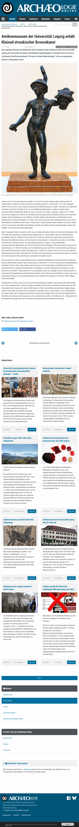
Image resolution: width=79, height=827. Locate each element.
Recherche (33, 19)
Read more (32, 429)
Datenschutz (26, 815)
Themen (22, 19)
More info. (8, 825)
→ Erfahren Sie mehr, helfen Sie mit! (16, 810)
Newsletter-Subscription (17, 763)
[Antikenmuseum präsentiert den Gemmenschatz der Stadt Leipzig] (59, 454)
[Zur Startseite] (39, 8)
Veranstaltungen (9, 713)
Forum (67, 19)
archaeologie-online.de (9, 24)
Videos (5, 744)
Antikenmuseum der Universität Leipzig (18, 321)
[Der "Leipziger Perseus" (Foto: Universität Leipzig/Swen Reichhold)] (39, 128)
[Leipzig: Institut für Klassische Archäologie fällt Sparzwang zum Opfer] (59, 602)
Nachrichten (7, 694)
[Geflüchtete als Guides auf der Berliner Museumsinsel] (76, 343)
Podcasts (6, 750)
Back (40, 678)
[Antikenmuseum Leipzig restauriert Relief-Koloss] (20, 602)
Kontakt (16, 815)
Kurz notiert (32, 24)
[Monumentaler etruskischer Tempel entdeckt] (59, 384)
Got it (67, 824)
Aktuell (12, 19)
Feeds (5, 706)
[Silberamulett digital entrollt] (3, 343)
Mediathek (45, 19)
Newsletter (28, 769)
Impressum (6, 815)
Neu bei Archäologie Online (13, 719)
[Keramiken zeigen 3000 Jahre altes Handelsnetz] (20, 454)
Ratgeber (57, 19)
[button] (10, 329)
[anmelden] (76, 18)
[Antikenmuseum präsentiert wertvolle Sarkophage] (20, 535)
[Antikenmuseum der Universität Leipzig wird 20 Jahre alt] (59, 535)
